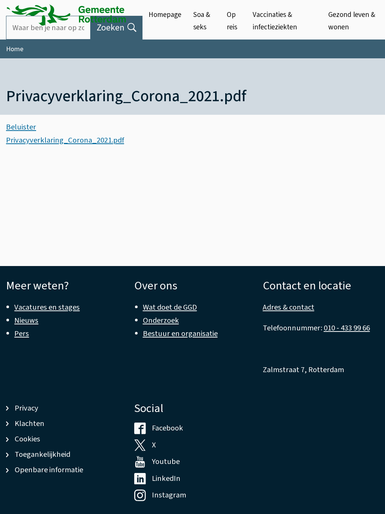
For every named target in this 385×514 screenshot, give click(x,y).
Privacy (26, 408)
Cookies (27, 438)
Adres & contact (288, 307)
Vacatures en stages (47, 307)
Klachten (29, 423)
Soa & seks (201, 21)
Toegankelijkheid (42, 454)
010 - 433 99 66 (347, 327)
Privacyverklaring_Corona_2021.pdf (65, 140)
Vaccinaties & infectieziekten (275, 21)
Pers (21, 333)
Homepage (165, 15)
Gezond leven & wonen (351, 21)
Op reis (232, 21)
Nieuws (26, 320)
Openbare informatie (49, 469)
